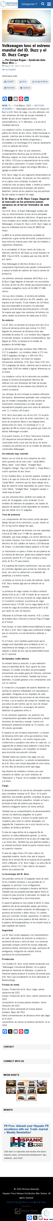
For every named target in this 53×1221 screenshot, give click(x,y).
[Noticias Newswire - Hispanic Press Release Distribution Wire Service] (9, 4)
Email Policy (40, 1202)
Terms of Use (27, 1202)
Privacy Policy (13, 1202)
